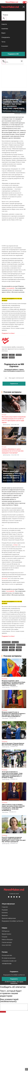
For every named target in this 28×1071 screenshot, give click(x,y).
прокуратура (11, 357)
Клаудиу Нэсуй (15, 642)
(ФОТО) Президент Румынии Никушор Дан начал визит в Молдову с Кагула (13, 744)
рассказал (4, 578)
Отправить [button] (3, 1012)
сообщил (15, 545)
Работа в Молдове (7, 939)
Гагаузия (4, 936)
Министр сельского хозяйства (8, 644)
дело (12, 354)
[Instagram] (14, 896)
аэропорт (5, 354)
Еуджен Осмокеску (6, 642)
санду (11, 650)
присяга (4, 650)
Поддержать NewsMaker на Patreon (12, 921)
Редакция (5, 910)
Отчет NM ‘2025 (6, 945)
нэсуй (12, 647)
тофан (18, 650)
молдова (5, 647)
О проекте (5, 907)
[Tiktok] (16, 896)
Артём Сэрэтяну (6, 424)
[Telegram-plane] (19, 896)
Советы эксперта (7, 942)
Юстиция (5, 96)
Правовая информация (9, 918)
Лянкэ (5, 357)
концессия (18, 354)
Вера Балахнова (7, 111)
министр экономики (21, 644)
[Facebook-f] (8, 896)
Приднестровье (6, 934)
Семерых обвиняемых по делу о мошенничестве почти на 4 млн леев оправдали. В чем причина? (12, 451)
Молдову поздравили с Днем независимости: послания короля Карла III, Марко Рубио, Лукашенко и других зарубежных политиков (13, 683)
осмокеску (19, 647)
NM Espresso (5, 931)
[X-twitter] (11, 896)
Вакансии (5, 915)
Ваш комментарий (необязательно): (9, 1000)
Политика (5, 468)
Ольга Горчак (5, 718)
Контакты (5, 912)
